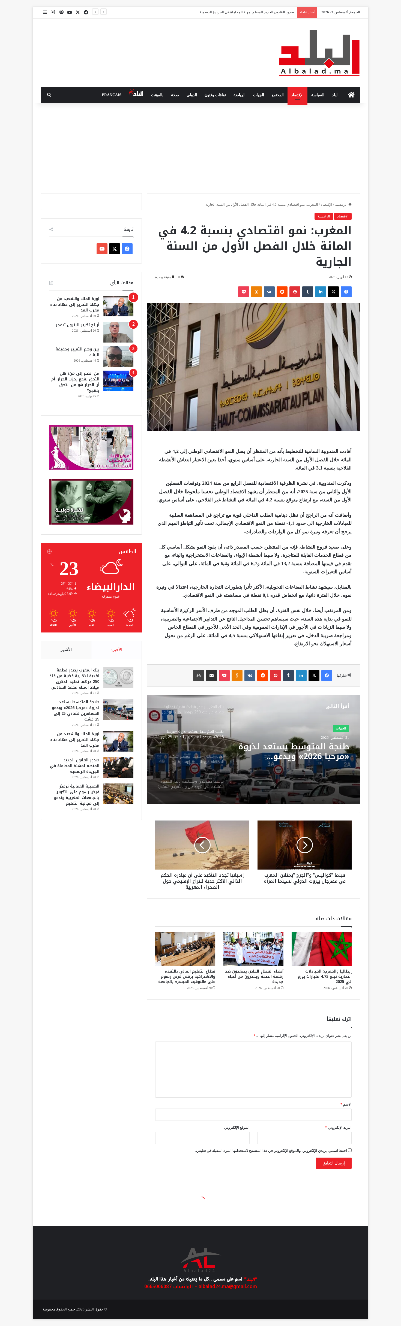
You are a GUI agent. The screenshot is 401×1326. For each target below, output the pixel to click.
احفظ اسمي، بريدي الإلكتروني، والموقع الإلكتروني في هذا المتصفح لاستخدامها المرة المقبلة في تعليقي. (271, 1151)
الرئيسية (341, 204)
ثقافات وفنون (215, 95)
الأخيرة (116, 649)
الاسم (346, 1104)
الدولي (192, 95)
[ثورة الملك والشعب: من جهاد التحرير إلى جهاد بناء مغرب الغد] (118, 306)
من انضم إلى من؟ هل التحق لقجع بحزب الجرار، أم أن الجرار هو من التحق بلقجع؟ (75, 382)
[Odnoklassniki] (256, 291)
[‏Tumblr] (307, 291)
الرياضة (240, 95)
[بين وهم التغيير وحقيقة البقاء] (118, 356)
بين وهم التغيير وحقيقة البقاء (77, 352)
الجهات (258, 95)
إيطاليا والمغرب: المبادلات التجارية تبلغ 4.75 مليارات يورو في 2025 (325, 976)
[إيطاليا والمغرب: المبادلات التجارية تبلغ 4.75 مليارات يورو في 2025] (322, 949)
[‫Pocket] (243, 291)
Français (111, 95)
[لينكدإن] (320, 291)
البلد (335, 95)
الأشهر (66, 649)
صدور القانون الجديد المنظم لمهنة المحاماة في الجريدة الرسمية (74, 765)
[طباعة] (198, 675)
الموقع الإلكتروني (237, 1127)
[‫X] (333, 291)
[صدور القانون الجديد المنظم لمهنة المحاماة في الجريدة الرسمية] (118, 767)
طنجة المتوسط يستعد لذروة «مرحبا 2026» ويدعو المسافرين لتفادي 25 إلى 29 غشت (75, 710)
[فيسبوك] (346, 291)
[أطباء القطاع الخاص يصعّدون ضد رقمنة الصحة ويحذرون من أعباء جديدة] (253, 949)
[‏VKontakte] (269, 291)
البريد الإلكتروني (338, 1127)
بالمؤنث (157, 95)
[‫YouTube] (102, 248)
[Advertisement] (200, 147)
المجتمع (278, 95)
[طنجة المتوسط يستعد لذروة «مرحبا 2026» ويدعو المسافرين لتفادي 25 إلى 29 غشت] (118, 709)
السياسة (317, 95)
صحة (175, 95)
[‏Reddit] (282, 291)
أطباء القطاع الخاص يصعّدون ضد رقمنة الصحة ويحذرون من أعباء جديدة (254, 976)
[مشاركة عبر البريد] (211, 675)
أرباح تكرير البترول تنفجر (77, 325)
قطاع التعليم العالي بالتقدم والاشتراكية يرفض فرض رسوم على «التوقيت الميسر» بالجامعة (186, 976)
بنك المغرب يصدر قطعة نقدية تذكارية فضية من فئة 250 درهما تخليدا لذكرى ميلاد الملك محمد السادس (74, 679)
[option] (253, 749)
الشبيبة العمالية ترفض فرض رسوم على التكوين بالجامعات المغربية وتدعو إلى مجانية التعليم (227, 12)
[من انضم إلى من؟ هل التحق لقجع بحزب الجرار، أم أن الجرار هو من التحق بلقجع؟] (118, 381)
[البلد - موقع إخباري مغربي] (319, 52)
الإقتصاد (297, 95)
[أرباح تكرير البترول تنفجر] (118, 332)
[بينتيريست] (294, 291)
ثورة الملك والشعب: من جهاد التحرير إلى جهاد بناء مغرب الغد (74, 304)
